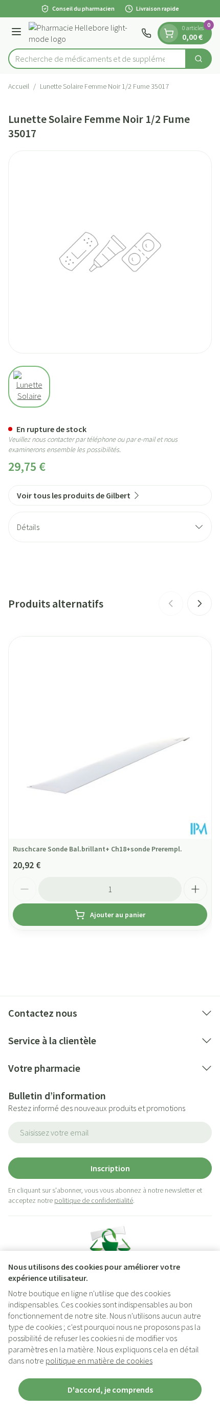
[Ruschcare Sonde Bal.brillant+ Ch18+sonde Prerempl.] (110, 738)
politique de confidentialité (93, 1200)
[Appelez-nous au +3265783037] (146, 33)
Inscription (110, 1168)
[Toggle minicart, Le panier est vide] (169, 33)
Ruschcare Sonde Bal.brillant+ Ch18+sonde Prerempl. (97, 848)
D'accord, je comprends (110, 1389)
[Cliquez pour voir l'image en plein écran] (110, 252)
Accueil (18, 86)
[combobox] (97, 58)
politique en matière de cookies (99, 1360)
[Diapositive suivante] (199, 603)
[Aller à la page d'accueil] (83, 33)
